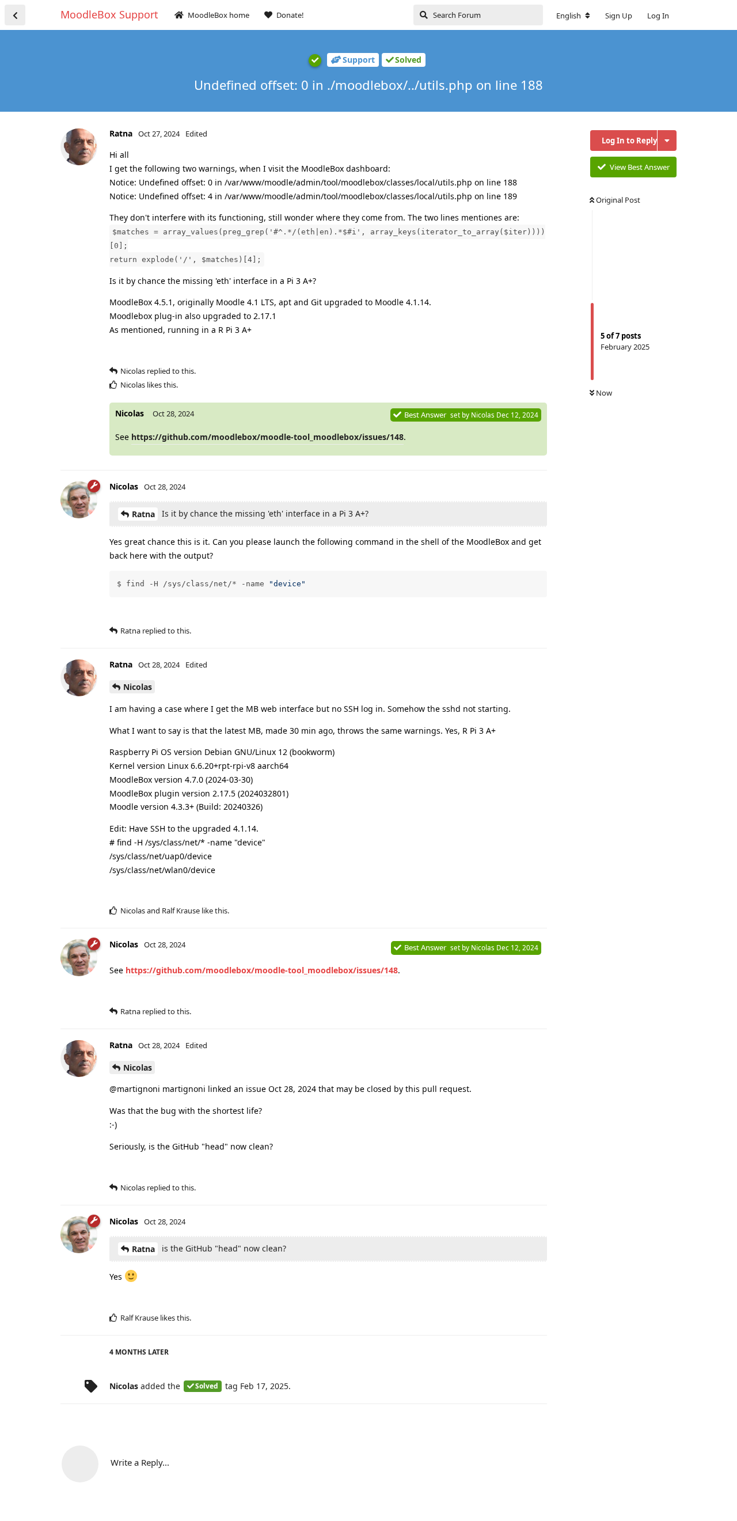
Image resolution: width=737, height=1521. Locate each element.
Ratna (143, 514)
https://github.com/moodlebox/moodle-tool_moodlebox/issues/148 (267, 436)
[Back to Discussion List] (15, 15)
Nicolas (137, 686)
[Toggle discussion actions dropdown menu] (667, 140)
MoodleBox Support (109, 14)
